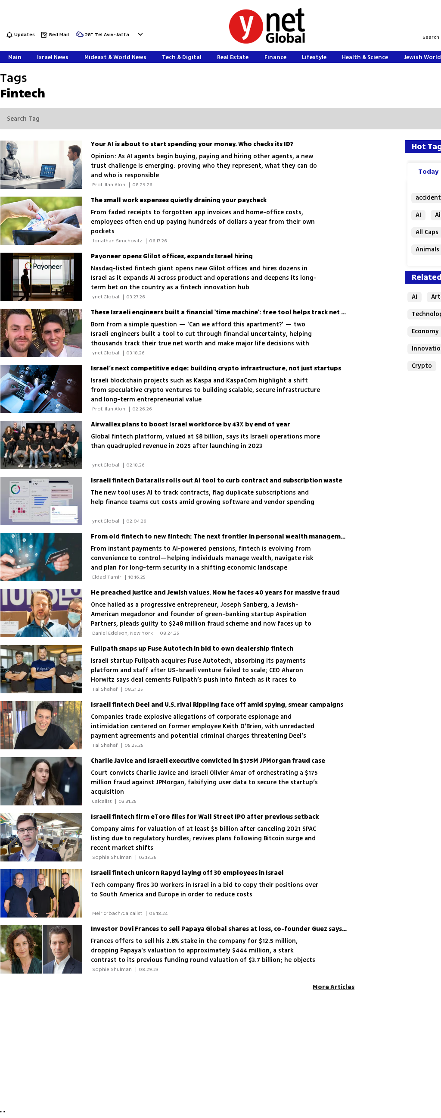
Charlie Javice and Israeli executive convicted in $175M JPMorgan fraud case (208, 760)
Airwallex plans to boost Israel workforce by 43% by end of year (190, 424)
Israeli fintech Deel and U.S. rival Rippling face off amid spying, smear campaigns (217, 704)
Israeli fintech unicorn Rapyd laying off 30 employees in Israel (187, 872)
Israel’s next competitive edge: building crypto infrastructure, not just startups (216, 368)
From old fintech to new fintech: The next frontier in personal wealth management (221, 536)
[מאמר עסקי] (45, 221)
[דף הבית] (267, 42)
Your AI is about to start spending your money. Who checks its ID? (192, 144)
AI (418, 214)
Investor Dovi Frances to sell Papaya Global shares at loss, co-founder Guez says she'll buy (232, 928)
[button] (139, 34)
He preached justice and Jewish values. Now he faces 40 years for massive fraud (215, 592)
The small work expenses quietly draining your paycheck (179, 200)
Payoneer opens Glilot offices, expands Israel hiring (172, 256)
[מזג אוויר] (79, 37)
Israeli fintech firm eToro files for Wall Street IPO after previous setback (205, 816)
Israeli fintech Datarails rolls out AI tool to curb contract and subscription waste (216, 480)
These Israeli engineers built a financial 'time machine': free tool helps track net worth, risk (233, 312)
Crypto (422, 365)
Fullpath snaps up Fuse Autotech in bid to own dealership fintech (192, 648)
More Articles (333, 987)
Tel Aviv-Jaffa (112, 35)
